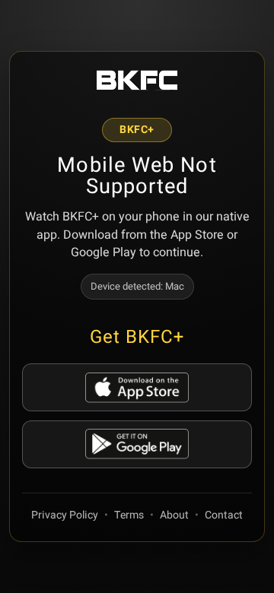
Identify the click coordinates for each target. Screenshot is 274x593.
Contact (224, 515)
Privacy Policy (64, 515)
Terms (129, 515)
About (174, 515)
